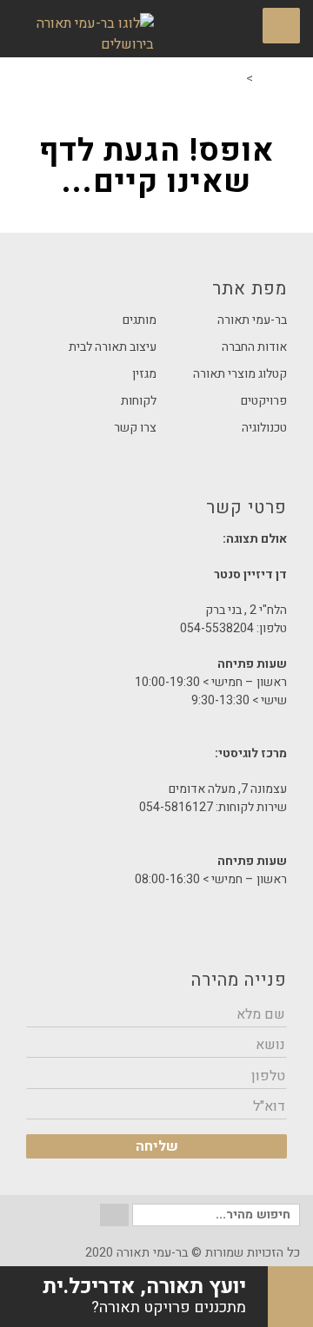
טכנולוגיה (264, 428)
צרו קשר (135, 428)
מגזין (144, 374)
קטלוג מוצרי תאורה (240, 374)
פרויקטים (264, 401)
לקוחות (138, 401)
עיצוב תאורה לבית (112, 347)
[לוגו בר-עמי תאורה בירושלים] (83, 34)
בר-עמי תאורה (252, 320)
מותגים (139, 320)
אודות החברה (254, 347)
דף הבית (278, 78)
